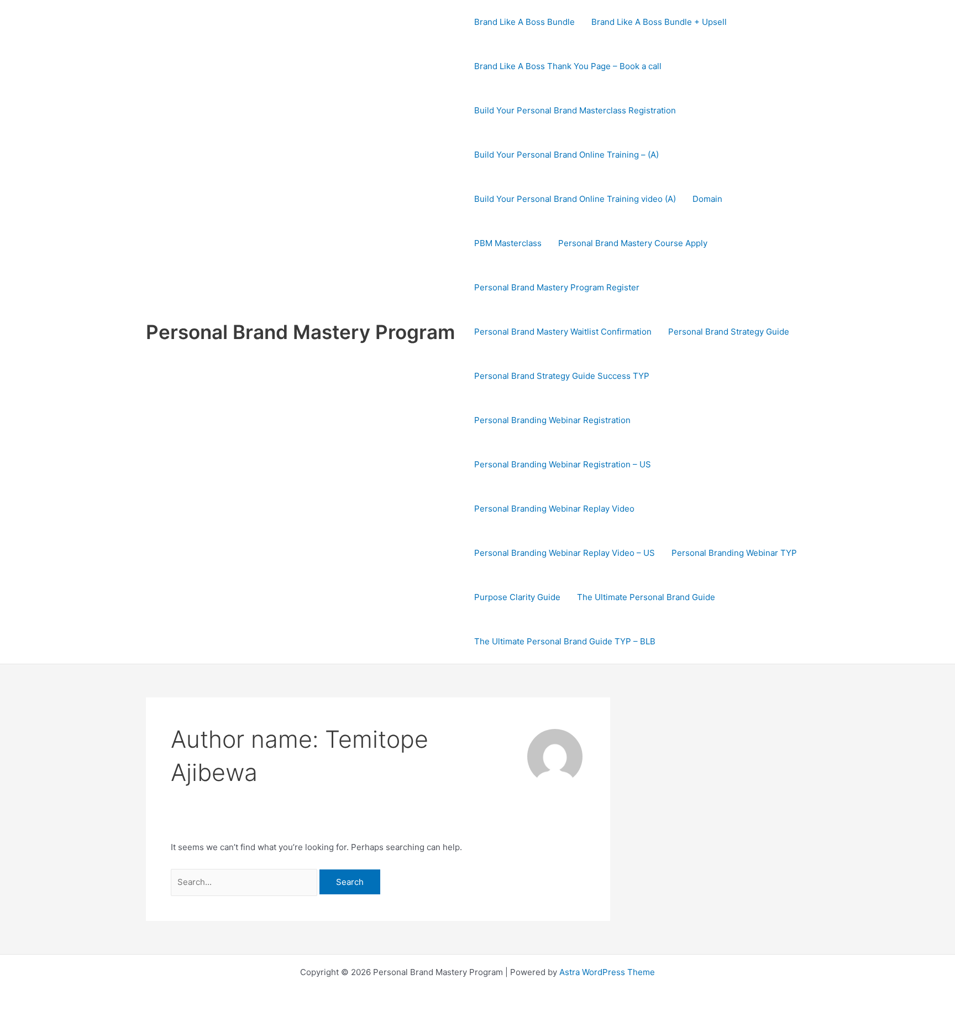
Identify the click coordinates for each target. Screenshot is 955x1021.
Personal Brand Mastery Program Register (556, 287)
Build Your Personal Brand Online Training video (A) (575, 199)
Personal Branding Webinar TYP (734, 553)
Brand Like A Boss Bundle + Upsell (659, 22)
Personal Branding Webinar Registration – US (562, 464)
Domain (707, 199)
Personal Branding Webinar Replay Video (554, 508)
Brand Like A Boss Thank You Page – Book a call (568, 66)
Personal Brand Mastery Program (300, 331)
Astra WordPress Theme (607, 972)
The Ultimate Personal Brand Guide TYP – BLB (564, 641)
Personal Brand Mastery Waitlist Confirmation (563, 331)
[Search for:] (245, 882)
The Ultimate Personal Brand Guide (646, 597)
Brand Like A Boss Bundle (524, 22)
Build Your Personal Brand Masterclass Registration (575, 110)
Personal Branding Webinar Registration (552, 420)
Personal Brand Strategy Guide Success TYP (561, 376)
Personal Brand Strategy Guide (728, 331)
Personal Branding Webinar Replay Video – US (564, 553)
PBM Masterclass (508, 243)
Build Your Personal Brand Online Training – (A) (566, 154)
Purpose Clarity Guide (517, 597)
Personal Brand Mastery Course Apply (632, 243)
